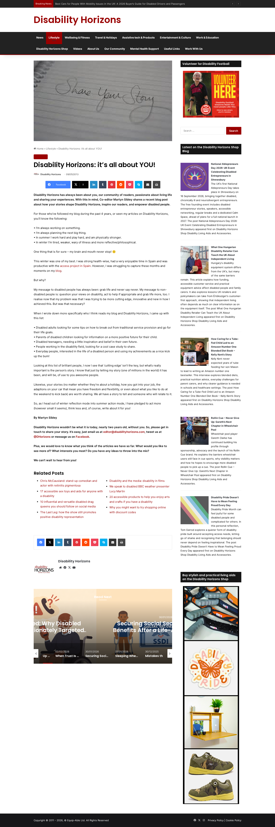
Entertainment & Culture (175, 37)
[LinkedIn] (93, 184)
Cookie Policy (233, 820)
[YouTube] (74, 567)
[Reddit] (120, 184)
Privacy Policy (216, 820)
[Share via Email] (147, 184)
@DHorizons (42, 436)
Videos (77, 48)
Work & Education (207, 37)
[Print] (156, 184)
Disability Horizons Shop (52, 48)
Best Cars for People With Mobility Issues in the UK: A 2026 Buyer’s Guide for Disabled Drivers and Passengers (120, 3)
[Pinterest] (111, 184)
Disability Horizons (50, 174)
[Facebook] (41, 542)
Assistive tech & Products (138, 37)
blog (58, 270)
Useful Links (172, 48)
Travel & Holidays (106, 37)
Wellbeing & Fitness (77, 37)
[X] (50, 542)
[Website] (60, 567)
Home (40, 148)
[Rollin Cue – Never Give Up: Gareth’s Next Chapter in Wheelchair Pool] (195, 443)
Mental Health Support (144, 48)
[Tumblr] (102, 184)
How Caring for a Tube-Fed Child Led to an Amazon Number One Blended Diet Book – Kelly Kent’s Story (225, 346)
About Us (93, 48)
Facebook (82, 436)
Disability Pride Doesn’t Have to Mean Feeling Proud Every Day (225, 501)
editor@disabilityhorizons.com (124, 432)
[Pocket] (129, 184)
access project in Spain (75, 266)
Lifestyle (54, 37)
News (39, 37)
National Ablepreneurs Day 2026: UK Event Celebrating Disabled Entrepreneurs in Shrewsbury (224, 171)
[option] (121, 626)
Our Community (114, 48)
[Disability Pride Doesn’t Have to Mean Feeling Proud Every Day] (195, 523)
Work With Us (194, 48)
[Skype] (138, 184)
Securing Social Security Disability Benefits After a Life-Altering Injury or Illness (121, 630)
